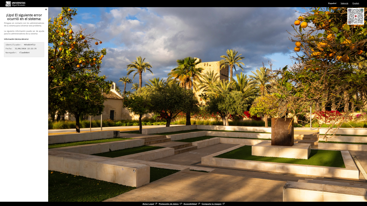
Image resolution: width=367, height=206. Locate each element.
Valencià (344, 3)
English (356, 3)
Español (332, 3)
